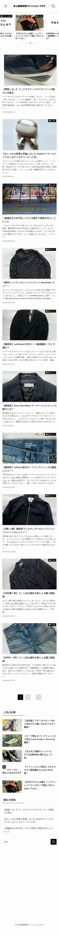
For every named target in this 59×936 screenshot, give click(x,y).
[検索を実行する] (54, 842)
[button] (22, 42)
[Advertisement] (29, 878)
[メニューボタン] (5, 6)
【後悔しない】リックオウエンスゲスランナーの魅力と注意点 (28, 811)
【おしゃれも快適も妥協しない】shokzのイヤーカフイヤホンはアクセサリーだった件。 (28, 820)
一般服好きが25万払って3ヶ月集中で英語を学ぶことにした (28, 829)
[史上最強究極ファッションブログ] (30, 6)
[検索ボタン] (53, 6)
